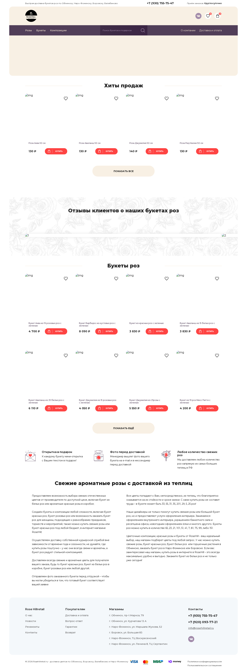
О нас (28, 615)
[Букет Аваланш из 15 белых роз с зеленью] (199, 296)
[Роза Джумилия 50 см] (148, 116)
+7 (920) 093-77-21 (202, 622)
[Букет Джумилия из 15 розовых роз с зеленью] (98, 373)
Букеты (41, 30)
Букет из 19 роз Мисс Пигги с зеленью (195, 401)
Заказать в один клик (48, 159)
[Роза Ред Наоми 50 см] (199, 116)
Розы (28, 30)
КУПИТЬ (59, 151)
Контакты (31, 632)
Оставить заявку (43, 65)
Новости (30, 621)
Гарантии (71, 626)
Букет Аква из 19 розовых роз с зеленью (45, 324)
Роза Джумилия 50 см (141, 143)
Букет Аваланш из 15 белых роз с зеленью (197, 324)
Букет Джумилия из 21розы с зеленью (144, 401)
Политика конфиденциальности (205, 661)
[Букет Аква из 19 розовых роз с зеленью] (48, 296)
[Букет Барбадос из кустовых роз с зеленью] (98, 296)
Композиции (58, 30)
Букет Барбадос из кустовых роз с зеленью (97, 324)
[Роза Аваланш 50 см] (98, 116)
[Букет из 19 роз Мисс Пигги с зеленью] (199, 373)
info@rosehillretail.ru (201, 628)
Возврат (70, 632)
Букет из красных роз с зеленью (146, 323)
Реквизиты (32, 626)
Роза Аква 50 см (37, 143)
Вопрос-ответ (74, 621)
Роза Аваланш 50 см (89, 143)
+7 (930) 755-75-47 (160, 3)
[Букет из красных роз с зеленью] (148, 296)
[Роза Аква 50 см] (48, 116)
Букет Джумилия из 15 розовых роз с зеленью (97, 401)
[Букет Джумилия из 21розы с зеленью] (148, 373)
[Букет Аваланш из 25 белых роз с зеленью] (48, 373)
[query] (143, 30)
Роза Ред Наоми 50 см (191, 143)
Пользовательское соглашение (205, 665)
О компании (188, 30)
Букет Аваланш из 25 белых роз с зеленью (46, 401)
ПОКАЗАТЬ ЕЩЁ (123, 428)
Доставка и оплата (210, 30)
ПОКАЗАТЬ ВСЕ (124, 171)
